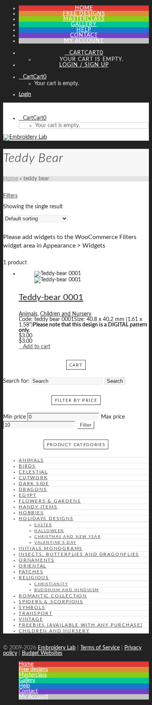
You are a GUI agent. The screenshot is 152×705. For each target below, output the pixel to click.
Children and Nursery (65, 314)
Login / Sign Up (84, 65)
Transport (36, 613)
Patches (31, 571)
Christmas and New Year (67, 537)
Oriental (32, 566)
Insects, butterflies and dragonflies (79, 554)
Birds (27, 466)
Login (25, 94)
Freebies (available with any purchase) (81, 625)
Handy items (38, 506)
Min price (14, 417)
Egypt (28, 495)
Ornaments (37, 560)
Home (10, 178)
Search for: (16, 381)
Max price (113, 417)
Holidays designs (46, 518)
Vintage (31, 619)
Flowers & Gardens (50, 501)
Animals (28, 314)
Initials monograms (51, 548)
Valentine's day (55, 542)
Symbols (32, 607)
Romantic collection (53, 595)
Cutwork (33, 477)
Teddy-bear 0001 (51, 297)
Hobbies (31, 512)
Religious (34, 577)
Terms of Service (100, 648)
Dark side (34, 483)
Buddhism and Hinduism (66, 590)
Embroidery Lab (57, 648)
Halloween (49, 531)
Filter (85, 425)
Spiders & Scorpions (51, 601)
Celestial (33, 471)
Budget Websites (42, 653)
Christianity (51, 584)
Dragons (33, 489)
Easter (43, 525)
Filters (10, 196)
